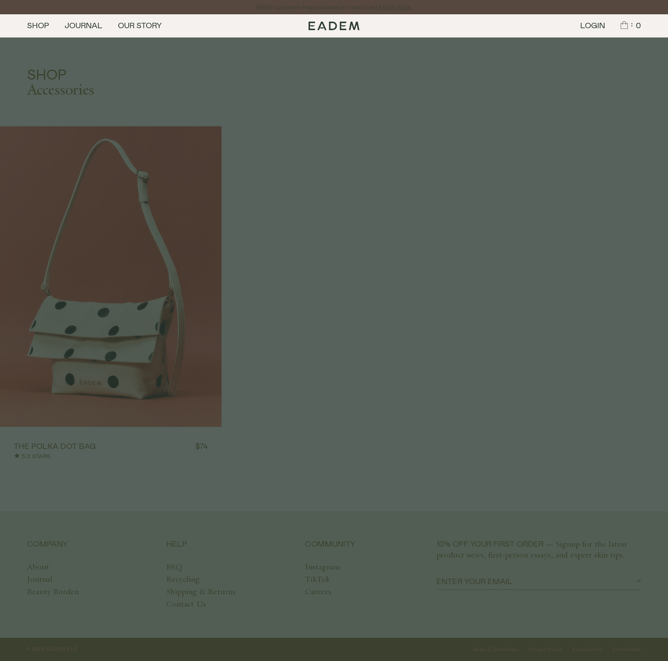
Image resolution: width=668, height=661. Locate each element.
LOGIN (592, 25)
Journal (83, 25)
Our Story (140, 25)
